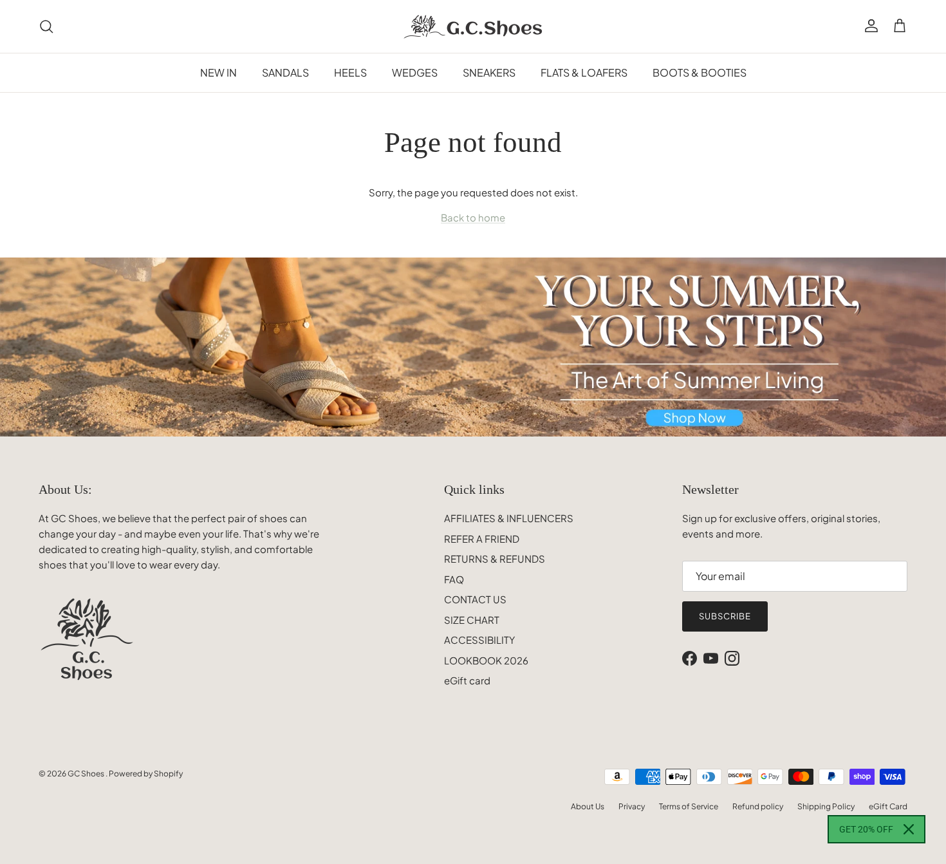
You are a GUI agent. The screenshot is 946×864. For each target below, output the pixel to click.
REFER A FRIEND (481, 538)
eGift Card (888, 806)
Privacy (631, 806)
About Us (587, 806)
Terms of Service (688, 806)
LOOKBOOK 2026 (486, 660)
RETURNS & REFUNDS (494, 558)
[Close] (909, 829)
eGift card (467, 680)
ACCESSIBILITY (479, 640)
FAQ (454, 579)
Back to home (473, 217)
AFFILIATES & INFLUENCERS (508, 518)
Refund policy (757, 806)
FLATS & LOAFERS (584, 72)
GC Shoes (87, 773)
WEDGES (415, 72)
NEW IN (218, 72)
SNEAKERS (489, 72)
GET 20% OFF (866, 829)
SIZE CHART (471, 620)
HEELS (350, 72)
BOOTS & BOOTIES (700, 72)
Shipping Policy (826, 806)
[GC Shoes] (473, 26)
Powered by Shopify (146, 773)
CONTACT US (475, 599)
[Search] (46, 26)
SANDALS (285, 72)
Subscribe (725, 616)
